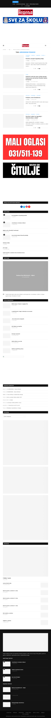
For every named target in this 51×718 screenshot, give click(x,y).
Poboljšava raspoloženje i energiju (14, 408)
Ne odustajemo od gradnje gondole (19, 215)
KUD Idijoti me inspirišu (17, 326)
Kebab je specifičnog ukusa (17, 348)
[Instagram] (25, 5)
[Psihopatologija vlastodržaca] (6, 704)
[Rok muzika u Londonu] (44, 615)
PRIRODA (15, 712)
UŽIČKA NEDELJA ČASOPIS (34, 4)
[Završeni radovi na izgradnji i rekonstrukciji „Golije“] (13, 121)
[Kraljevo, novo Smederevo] (13, 102)
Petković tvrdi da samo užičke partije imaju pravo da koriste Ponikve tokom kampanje (36, 78)
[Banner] (25, 517)
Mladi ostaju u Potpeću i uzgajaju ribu (20, 303)
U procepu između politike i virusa (14, 402)
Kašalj (11, 400)
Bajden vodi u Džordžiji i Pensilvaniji (10, 230)
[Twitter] (23, 5)
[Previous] (19, 2)
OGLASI (27, 4)
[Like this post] (34, 68)
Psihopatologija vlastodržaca (18, 702)
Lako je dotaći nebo (7, 583)
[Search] (47, 45)
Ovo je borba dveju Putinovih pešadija (20, 235)
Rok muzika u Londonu (8, 613)
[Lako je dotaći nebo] (44, 585)
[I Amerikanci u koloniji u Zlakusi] (6, 224)
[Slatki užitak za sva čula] (6, 343)
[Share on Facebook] (35, 68)
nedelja (28, 60)
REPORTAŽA (21, 712)
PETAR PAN (9, 712)
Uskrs (4, 394)
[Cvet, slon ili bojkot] (6, 679)
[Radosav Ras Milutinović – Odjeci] (6, 689)
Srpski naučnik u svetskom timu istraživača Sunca (14, 252)
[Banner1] (25, 442)
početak (4, 49)
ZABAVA (42, 712)
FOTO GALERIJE (25, 714)
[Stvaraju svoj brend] (6, 335)
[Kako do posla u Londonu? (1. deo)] (44, 607)
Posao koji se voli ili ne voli (14, 405)
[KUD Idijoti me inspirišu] (6, 328)
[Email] (28, 5)
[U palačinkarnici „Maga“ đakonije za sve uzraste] (6, 313)
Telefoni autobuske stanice (17, 669)
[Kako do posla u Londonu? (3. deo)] (44, 592)
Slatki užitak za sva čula (17, 341)
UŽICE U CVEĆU (36, 712)
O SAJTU (14, 4)
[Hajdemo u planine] (44, 622)
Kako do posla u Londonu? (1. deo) (10, 605)
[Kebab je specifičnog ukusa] (6, 350)
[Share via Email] (39, 68)
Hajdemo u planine (7, 620)
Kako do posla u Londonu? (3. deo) (10, 590)
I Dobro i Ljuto (7, 578)
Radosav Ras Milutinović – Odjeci (25, 275)
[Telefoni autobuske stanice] (6, 671)
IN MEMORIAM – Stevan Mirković (14, 389)
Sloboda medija (6, 242)
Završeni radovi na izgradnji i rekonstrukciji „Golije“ (34, 117)
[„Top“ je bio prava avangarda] (6, 320)
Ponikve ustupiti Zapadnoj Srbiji (35, 58)
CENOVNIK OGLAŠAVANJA (20, 4)
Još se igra (5, 247)
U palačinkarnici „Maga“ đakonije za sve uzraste (22, 311)
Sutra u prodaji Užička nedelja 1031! (14, 397)
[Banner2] (25, 480)
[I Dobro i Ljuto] (25, 562)
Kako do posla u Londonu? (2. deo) (10, 598)
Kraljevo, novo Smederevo (33, 97)
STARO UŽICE (28, 712)
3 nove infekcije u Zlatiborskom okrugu (15, 394)
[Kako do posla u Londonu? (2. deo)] (44, 600)
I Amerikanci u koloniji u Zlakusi (19, 222)
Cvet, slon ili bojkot (16, 677)
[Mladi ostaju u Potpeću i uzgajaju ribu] (6, 305)
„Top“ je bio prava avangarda (18, 318)
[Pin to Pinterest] (38, 68)
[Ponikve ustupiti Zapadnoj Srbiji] (13, 62)
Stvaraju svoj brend (16, 333)
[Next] (20, 2)
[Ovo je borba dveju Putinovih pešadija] (6, 237)
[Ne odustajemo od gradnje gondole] (6, 217)
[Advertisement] (25, 34)
